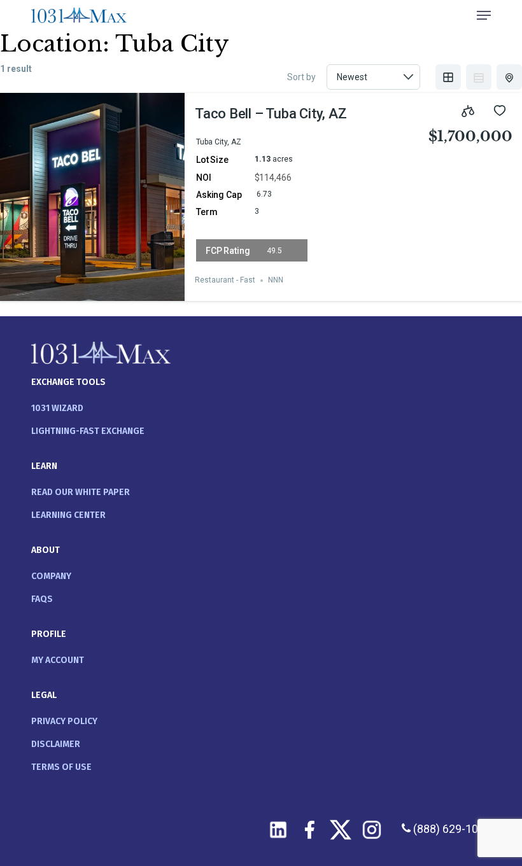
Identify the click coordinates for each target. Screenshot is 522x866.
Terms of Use (61, 767)
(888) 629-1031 (451, 828)
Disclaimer (55, 744)
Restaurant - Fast (225, 280)
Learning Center (68, 515)
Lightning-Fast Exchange (88, 431)
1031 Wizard (57, 408)
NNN (275, 280)
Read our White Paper (80, 492)
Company (51, 576)
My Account (57, 660)
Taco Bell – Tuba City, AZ (271, 114)
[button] (484, 15)
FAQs (42, 599)
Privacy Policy (64, 721)
